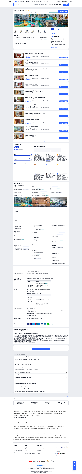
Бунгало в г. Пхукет (16, 426)
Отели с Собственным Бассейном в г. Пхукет (20, 428)
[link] (62, 1)
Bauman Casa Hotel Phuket (62, 411)
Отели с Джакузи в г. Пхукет (17, 430)
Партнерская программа (40, 450)
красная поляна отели (43, 437)
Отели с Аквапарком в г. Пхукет (45, 428)
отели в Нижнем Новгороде (30, 437)
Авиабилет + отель (21, 1)
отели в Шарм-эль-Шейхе (52, 433)
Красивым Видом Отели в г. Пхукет (41, 426)
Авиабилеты (11, 1)
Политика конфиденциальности (30, 453)
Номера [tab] (15, 50)
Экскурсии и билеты (35, 1)
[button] (47, 1)
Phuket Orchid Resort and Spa (35, 411)
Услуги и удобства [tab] (28, 50)
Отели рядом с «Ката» (35, 420)
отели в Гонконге (63, 437)
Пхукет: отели (59, 396)
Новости (26, 448)
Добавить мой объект (40, 451)
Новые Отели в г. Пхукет (61, 426)
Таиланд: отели (54, 396)
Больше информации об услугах (18, 450)
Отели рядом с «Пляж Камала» (26, 420)
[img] (24, 20)
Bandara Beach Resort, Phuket (17, 411)
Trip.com (46, 396)
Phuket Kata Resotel (22, 415)
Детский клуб (53, 193)
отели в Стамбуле (16, 433)
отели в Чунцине (33, 435)
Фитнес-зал (35, 188)
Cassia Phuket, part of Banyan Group (27, 413)
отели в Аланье (33, 433)
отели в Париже (64, 433)
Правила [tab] (34, 50)
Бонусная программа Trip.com (41, 448)
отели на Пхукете (39, 435)
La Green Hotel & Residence (45, 411)
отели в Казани (37, 437)
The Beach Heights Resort (17, 413)
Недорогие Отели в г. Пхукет (52, 426)
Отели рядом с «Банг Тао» (17, 420)
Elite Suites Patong (19, 10)
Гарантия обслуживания (17, 448)
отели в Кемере (27, 433)
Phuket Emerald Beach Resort (58, 413)
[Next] (67, 202)
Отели (16, 1)
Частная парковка (53, 188)
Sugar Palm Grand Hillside (53, 411)
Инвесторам (38, 447)
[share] (74, 465)
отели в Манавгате (44, 433)
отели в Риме (28, 435)
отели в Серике (22, 433)
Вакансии (26, 450)
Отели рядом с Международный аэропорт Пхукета (21, 422)
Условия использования (28, 451)
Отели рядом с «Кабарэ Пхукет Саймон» (46, 420)
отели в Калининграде (21, 437)
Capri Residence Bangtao (27, 411)
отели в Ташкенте (27, 439)
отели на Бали (38, 439)
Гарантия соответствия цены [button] (53, 12)
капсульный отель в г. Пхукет (24, 426)
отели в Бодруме (21, 439)
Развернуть (16, 46)
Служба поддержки (16, 447)
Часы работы (17, 232)
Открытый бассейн (36, 186)
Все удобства (16, 41)
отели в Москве (60, 435)
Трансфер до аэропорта (18, 249)
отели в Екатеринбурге (51, 437)
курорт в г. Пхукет (32, 426)
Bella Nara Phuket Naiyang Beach (38, 413)
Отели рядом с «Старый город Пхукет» (58, 420)
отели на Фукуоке (45, 435)
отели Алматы (15, 439)
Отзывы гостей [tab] (21, 50)
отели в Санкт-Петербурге (53, 435)
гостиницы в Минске (16, 435)
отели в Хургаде (59, 433)
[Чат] (74, 468)
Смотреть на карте (54, 47)
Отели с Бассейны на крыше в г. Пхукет (34, 428)
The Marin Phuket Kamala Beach (35, 415)
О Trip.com (26, 447)
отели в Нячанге (33, 439)
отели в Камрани (22, 435)
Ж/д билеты (28, 1)
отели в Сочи (15, 437)
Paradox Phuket (15, 415)
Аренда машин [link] (42, 1)
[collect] (74, 462)
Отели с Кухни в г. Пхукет (54, 428)
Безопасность (39, 453)
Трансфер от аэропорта (18, 189)
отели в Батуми (57, 437)
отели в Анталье (38, 433)
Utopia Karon (27, 415)
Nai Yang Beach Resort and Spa (48, 413)
